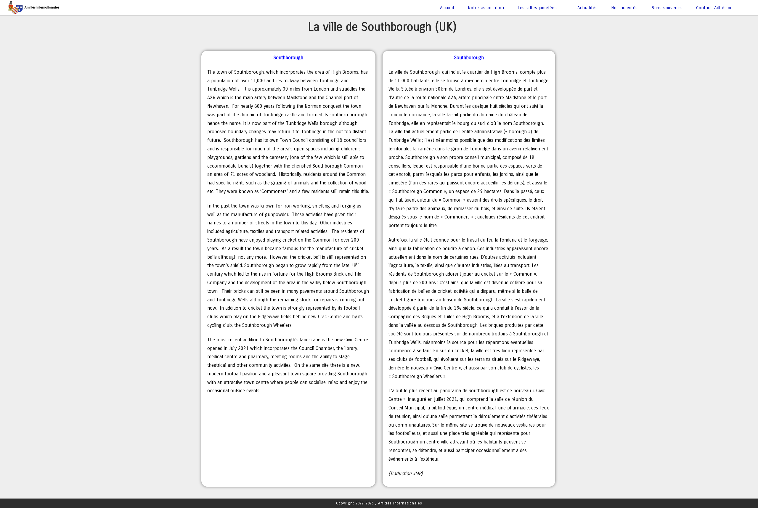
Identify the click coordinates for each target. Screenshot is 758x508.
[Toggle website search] (746, 7)
